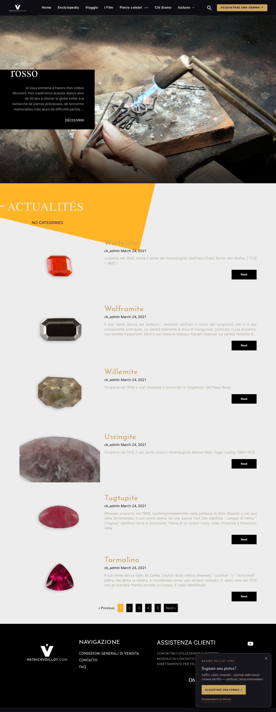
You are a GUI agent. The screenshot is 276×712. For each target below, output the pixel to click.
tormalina (122, 560)
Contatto (88, 660)
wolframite (124, 309)
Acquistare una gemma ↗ (242, 7)
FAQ (82, 667)
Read (244, 274)
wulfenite (121, 243)
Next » (171, 608)
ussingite (120, 437)
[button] (144, 7)
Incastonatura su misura (216, 699)
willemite (121, 372)
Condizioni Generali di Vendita (109, 654)
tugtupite (121, 498)
